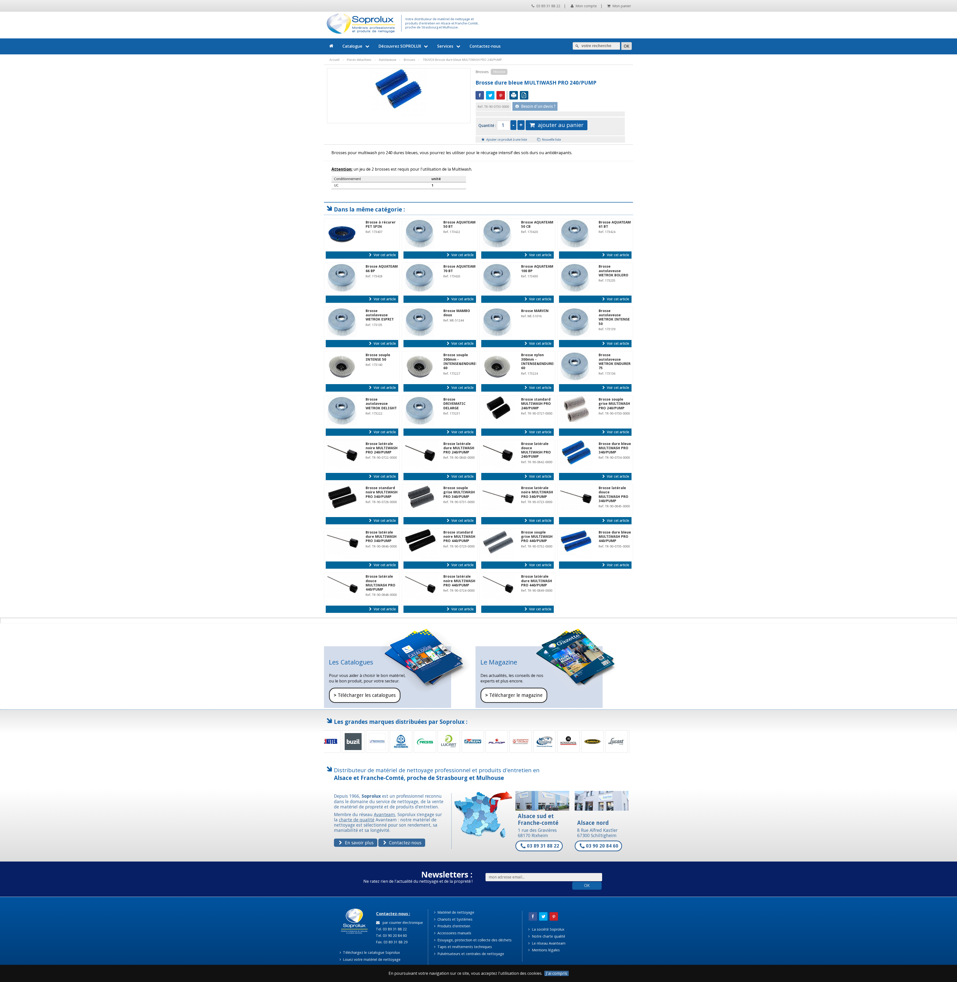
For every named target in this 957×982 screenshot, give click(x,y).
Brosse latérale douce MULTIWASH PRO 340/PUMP (613, 494)
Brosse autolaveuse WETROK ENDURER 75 (615, 361)
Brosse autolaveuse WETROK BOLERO (613, 270)
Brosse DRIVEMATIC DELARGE (454, 403)
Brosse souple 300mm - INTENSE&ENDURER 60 (460, 361)
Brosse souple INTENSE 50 (378, 357)
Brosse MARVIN (535, 311)
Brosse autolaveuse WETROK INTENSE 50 (614, 317)
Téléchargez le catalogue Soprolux (371, 952)
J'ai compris (556, 973)
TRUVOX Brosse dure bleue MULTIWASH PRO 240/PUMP (462, 60)
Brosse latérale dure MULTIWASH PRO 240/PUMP (458, 448)
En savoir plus (359, 843)
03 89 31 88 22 (547, 5)
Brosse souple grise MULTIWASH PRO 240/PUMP (614, 403)
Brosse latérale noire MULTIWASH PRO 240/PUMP (382, 448)
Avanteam (384, 814)
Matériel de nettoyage (455, 912)
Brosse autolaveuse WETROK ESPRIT (380, 315)
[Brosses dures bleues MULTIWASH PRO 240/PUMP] (398, 93)
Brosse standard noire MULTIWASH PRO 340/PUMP (382, 492)
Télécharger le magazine (514, 695)
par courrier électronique (402, 922)
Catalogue (352, 46)
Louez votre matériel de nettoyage (371, 959)
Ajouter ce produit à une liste (506, 139)
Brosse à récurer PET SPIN (381, 224)
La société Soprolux (547, 929)
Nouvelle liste (551, 139)
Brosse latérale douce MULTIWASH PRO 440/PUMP (380, 582)
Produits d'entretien (453, 926)
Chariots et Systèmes (454, 919)
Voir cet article (384, 255)
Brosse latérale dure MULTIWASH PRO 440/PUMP (536, 580)
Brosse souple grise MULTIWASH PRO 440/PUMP (537, 536)
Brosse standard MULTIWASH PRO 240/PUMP (536, 403)
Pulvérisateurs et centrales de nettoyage (470, 953)
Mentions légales (545, 950)
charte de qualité (356, 820)
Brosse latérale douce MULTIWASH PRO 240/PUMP (536, 450)
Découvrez (400, 46)
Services (445, 46)
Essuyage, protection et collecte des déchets (474, 940)
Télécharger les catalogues (365, 695)
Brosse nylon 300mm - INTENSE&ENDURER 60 (538, 361)
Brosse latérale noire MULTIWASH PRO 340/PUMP (537, 492)
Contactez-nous (485, 46)
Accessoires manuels (453, 933)
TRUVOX (499, 72)
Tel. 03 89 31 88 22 (391, 929)
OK (587, 885)
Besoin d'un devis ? (538, 106)
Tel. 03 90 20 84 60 (391, 935)
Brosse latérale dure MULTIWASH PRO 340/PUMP (381, 536)
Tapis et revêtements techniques (464, 946)
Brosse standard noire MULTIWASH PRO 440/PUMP (459, 536)
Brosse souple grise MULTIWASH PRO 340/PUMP (459, 492)
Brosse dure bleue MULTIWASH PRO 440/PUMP (615, 536)
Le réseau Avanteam (548, 943)
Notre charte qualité (548, 936)
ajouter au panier (559, 125)
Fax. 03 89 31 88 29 (391, 942)
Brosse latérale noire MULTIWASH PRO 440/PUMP (459, 580)
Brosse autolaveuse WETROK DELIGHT (381, 403)
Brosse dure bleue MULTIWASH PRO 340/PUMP (615, 448)
